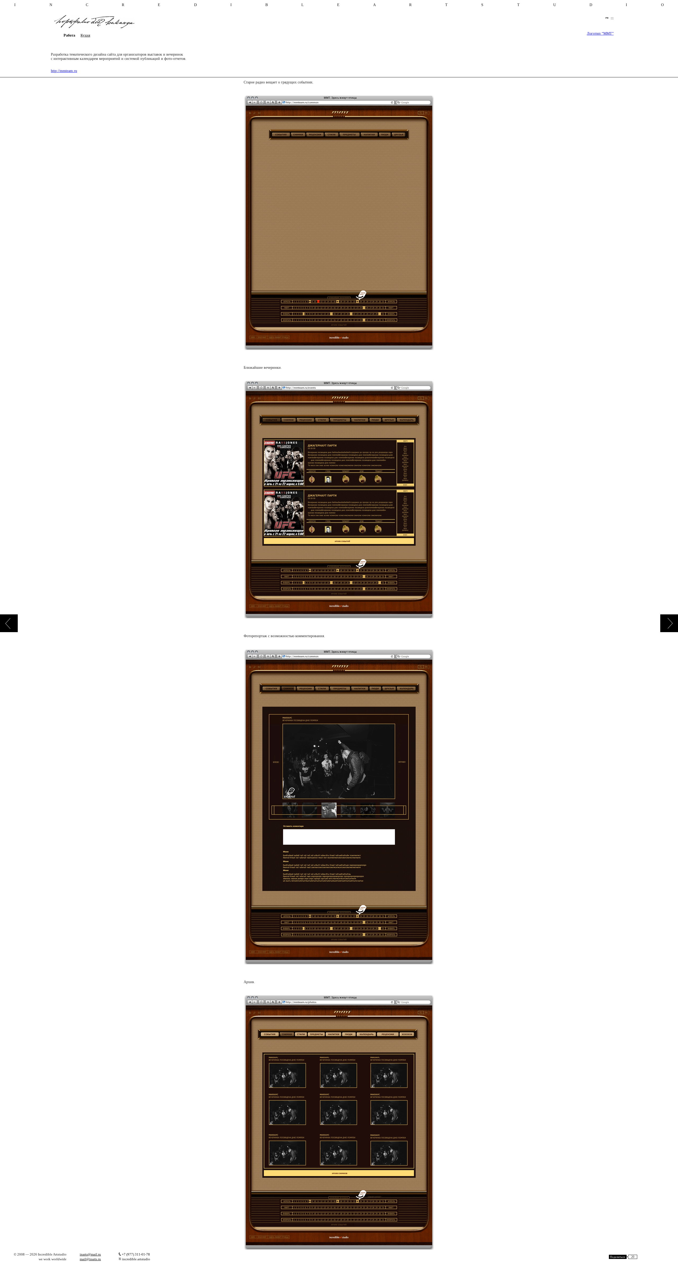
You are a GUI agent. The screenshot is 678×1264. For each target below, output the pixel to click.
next (669, 623)
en (612, 17)
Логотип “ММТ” (600, 34)
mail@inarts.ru (90, 1259)
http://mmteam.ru (64, 71)
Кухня (85, 35)
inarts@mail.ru (90, 1254)
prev (9, 623)
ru (606, 17)
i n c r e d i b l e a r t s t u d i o (339, 5)
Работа (69, 35)
